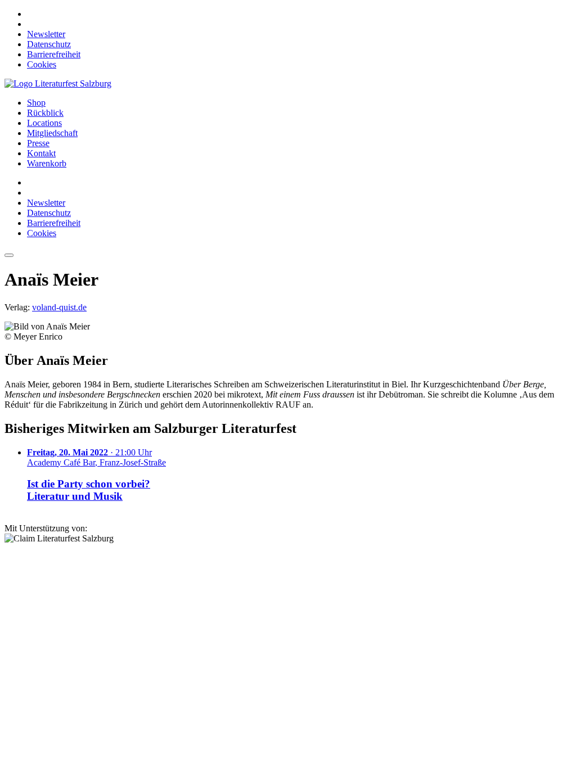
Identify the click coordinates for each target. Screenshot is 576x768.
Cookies (41, 64)
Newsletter (46, 34)
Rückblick (45, 113)
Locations (44, 123)
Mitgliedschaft (52, 133)
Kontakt (41, 153)
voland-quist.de (59, 307)
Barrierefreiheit (53, 54)
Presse (38, 143)
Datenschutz (49, 44)
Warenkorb (46, 163)
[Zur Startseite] (57, 83)
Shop (36, 102)
